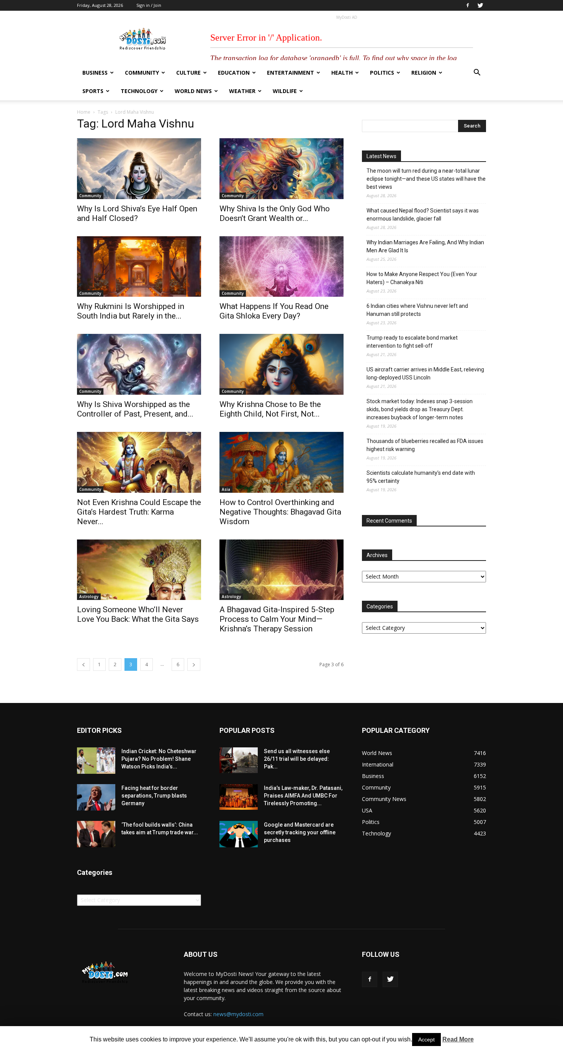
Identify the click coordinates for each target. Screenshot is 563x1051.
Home (83, 112)
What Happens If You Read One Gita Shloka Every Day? (274, 311)
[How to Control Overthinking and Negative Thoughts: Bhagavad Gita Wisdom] (281, 462)
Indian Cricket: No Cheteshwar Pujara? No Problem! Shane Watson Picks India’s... (158, 759)
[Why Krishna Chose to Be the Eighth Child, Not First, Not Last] (281, 364)
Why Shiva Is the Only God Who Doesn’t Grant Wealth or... (274, 213)
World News (193, 91)
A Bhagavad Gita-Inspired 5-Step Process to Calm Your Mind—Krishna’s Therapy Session (276, 619)
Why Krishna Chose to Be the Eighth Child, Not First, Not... (270, 409)
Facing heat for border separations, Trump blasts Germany (154, 795)
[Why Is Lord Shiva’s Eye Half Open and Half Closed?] (139, 168)
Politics (382, 72)
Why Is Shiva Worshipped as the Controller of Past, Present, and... (135, 409)
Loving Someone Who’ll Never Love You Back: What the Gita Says (138, 614)
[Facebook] (467, 5)
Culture (188, 72)
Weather (242, 91)
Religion (423, 72)
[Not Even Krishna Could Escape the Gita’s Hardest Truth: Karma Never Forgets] (139, 462)
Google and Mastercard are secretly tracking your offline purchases (300, 832)
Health (342, 72)
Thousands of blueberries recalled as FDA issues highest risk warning (425, 445)
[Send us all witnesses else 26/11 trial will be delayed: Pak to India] (238, 760)
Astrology (88, 596)
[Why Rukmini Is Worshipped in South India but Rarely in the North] (139, 266)
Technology (139, 91)
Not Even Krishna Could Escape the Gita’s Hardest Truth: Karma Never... (139, 512)
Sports (92, 91)
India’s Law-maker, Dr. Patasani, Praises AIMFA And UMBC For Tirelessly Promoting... (303, 795)
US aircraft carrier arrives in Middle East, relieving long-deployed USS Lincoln (425, 373)
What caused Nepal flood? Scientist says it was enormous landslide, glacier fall (423, 215)
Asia (226, 489)
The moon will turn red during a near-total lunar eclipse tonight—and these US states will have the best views (426, 179)
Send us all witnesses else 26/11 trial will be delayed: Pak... (297, 759)
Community (142, 72)
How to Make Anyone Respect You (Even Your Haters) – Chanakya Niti (422, 278)
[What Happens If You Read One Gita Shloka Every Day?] (281, 266)
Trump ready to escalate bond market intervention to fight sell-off (412, 342)
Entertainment (290, 72)
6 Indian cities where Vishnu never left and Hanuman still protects (417, 310)
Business (95, 72)
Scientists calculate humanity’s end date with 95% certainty (421, 477)
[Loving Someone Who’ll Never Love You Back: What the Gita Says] (139, 569)
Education (234, 72)
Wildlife (285, 91)
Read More (458, 1039)
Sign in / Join (148, 5)
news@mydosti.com (238, 1014)
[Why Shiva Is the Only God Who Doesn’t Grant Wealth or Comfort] (281, 168)
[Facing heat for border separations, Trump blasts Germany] (96, 797)
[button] (477, 73)
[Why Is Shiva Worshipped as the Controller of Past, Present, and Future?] (139, 364)
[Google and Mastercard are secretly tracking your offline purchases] (238, 834)
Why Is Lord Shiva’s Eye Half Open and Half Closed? (137, 213)
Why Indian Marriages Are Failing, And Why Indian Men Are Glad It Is (425, 246)
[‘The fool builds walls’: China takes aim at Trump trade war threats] (96, 834)
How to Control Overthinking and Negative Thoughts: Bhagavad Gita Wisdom (280, 512)
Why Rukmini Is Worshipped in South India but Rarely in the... (130, 311)
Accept (426, 1039)
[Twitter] (480, 5)
